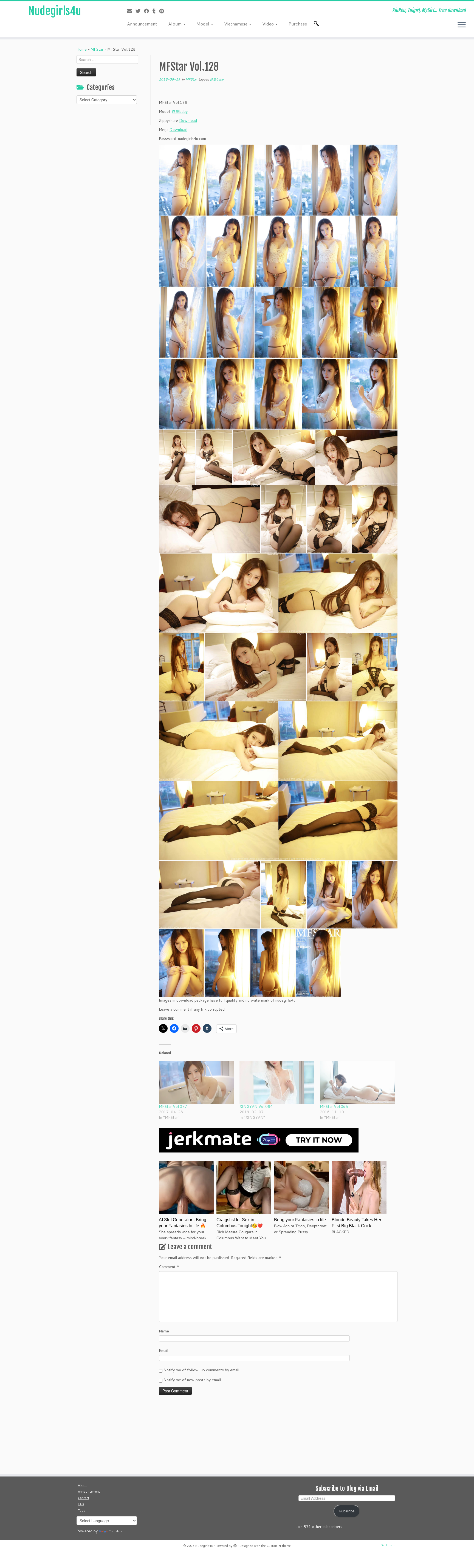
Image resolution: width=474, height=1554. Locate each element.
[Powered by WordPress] (235, 1545)
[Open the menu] (462, 25)
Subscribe (346, 1511)
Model (203, 24)
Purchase (298, 24)
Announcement (142, 24)
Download (188, 120)
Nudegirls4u (54, 11)
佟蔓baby (217, 79)
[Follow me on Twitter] (140, 11)
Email (163, 1350)
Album (175, 24)
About (82, 1485)
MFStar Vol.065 (334, 1106)
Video (268, 24)
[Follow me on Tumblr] (156, 11)
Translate (115, 1531)
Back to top (389, 1545)
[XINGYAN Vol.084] (277, 1082)
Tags (81, 1510)
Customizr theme (279, 1546)
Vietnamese (236, 24)
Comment (169, 1266)
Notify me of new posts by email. (192, 1380)
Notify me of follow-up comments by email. (201, 1370)
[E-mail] (131, 11)
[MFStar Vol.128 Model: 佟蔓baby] (255, 667)
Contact (83, 1498)
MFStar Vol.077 (173, 1106)
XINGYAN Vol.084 (256, 1106)
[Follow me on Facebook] (148, 11)
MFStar (97, 49)
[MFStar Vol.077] (196, 1082)
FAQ (81, 1504)
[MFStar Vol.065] (357, 1082)
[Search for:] (317, 23)
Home (82, 49)
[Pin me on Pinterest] (163, 11)
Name (164, 1331)
